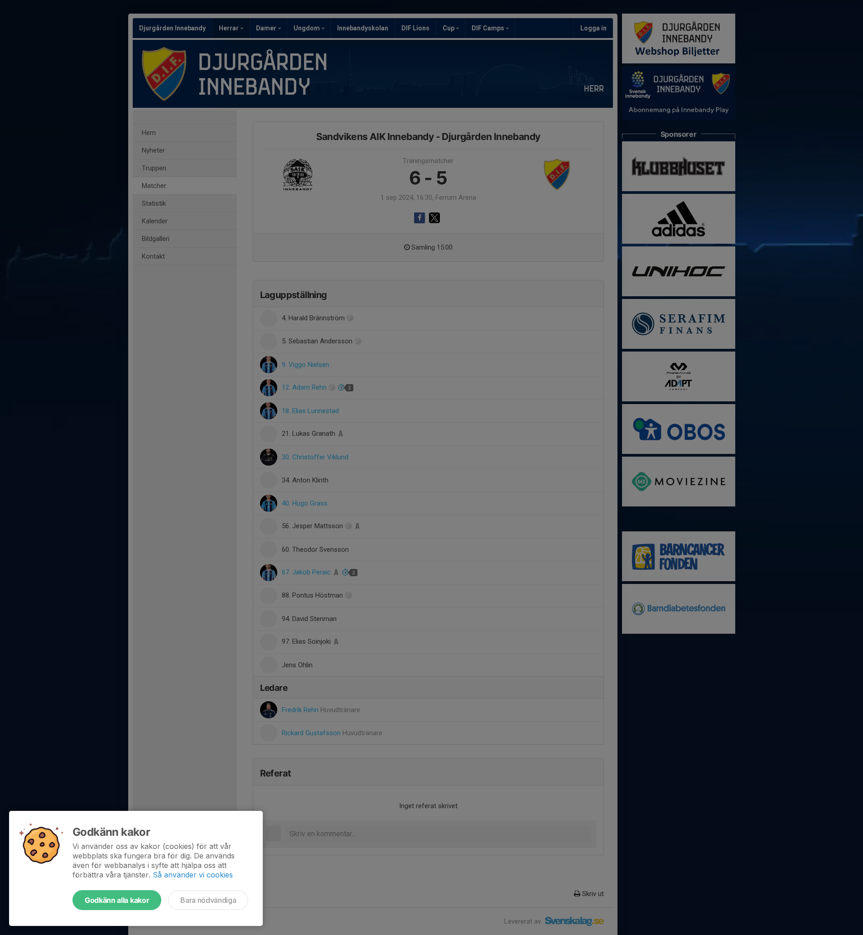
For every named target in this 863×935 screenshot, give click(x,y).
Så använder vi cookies (193, 874)
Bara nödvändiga (208, 900)
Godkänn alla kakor (117, 900)
